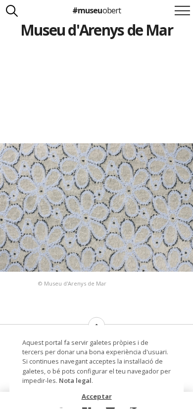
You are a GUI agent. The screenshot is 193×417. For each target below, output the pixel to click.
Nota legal (75, 380)
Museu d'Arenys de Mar (96, 30)
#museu (96, 10)
